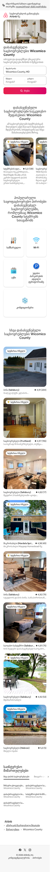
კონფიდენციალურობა (19, 858)
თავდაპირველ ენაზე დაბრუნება (31, 6)
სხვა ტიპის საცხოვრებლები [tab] (16, 776)
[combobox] (25, 71)
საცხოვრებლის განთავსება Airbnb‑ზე (24, 15)
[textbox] (14, 82)
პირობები (37, 858)
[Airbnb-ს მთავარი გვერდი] (5, 15)
